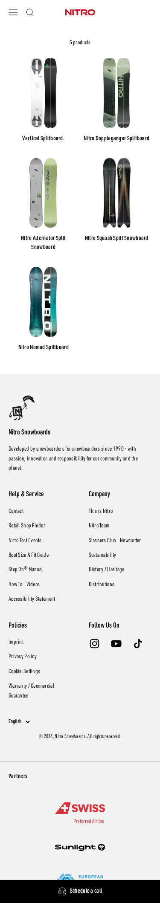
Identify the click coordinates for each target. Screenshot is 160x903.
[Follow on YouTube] (116, 643)
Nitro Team (99, 526)
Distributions (102, 585)
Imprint (16, 642)
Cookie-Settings (24, 672)
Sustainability (102, 556)
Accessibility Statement (32, 599)
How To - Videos (24, 585)
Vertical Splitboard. (43, 139)
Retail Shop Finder (27, 526)
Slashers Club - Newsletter (115, 541)
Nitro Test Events (25, 541)
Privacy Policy (23, 657)
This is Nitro (101, 512)
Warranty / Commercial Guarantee (31, 691)
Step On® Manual (26, 570)
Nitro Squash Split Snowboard (116, 239)
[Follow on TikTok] (138, 643)
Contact (16, 512)
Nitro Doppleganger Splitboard (116, 139)
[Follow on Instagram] (94, 643)
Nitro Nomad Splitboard (43, 348)
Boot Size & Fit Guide (29, 556)
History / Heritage (107, 570)
